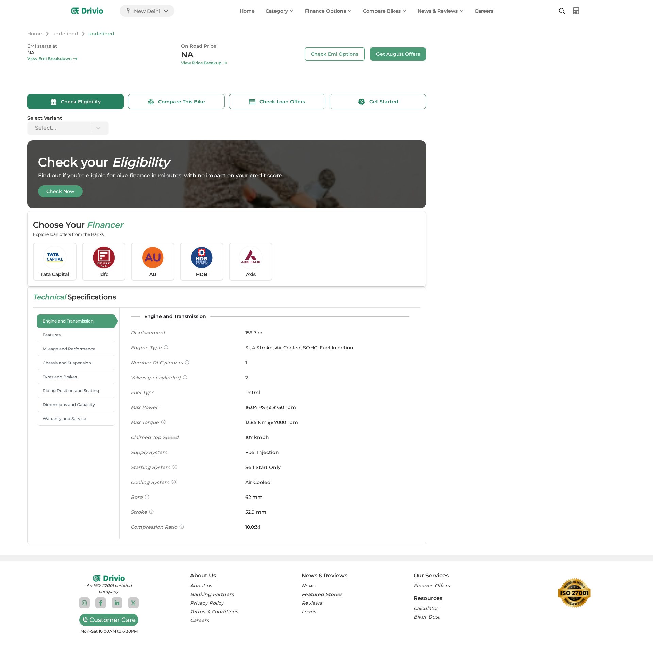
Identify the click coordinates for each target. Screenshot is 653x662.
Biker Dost (427, 617)
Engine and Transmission (68, 321)
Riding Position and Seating (71, 390)
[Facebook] (100, 602)
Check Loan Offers (282, 102)
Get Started (383, 102)
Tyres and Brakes (60, 376)
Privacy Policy (207, 603)
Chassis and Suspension (67, 362)
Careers (484, 11)
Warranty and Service (64, 418)
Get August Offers (398, 54)
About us (201, 586)
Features (52, 334)
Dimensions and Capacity (69, 404)
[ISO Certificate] (574, 593)
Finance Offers (432, 586)
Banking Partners (212, 594)
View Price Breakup (201, 62)
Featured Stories (322, 594)
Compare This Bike (181, 102)
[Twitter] (133, 602)
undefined (65, 34)
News (308, 586)
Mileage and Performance (69, 348)
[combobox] (35, 128)
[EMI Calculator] (576, 11)
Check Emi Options (334, 54)
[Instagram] (84, 602)
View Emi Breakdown (49, 58)
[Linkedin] (117, 602)
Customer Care (112, 620)
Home (247, 11)
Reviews (312, 603)
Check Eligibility (81, 102)
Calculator (426, 608)
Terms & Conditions (214, 612)
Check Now (60, 191)
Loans (309, 612)
